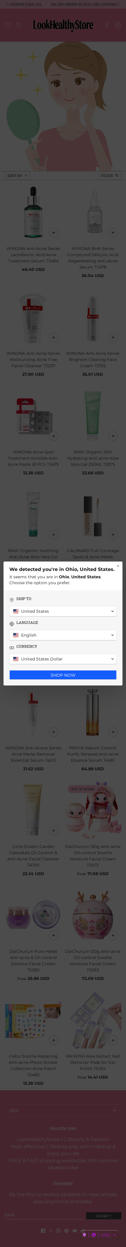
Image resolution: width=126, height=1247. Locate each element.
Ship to (23, 598)
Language (27, 622)
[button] (99, 1235)
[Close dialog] (118, 566)
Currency (26, 646)
